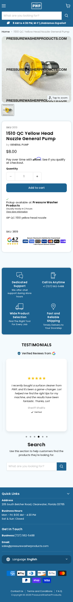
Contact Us (17, 591)
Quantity (12, 168)
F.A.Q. (59, 591)
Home (6, 31)
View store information (17, 212)
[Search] (66, 16)
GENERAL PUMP (19, 144)
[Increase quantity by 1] (37, 176)
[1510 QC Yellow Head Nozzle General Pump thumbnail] (8, 110)
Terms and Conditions (39, 591)
